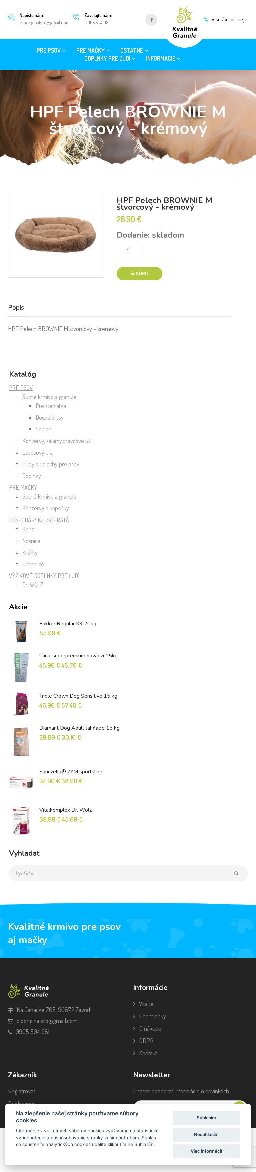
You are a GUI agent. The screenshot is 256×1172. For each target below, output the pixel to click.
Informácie (161, 58)
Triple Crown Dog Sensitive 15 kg (78, 696)
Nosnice (31, 540)
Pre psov (49, 50)
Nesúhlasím (206, 1134)
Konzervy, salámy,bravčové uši (57, 440)
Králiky (30, 552)
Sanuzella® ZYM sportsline (70, 771)
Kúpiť (141, 273)
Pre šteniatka (51, 405)
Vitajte (146, 1003)
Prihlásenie (21, 1103)
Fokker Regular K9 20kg (67, 623)
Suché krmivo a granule (49, 396)
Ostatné (132, 50)
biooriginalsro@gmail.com (45, 22)
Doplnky (31, 475)
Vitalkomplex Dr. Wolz (65, 810)
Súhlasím (206, 1117)
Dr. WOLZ (32, 584)
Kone (28, 529)
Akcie (18, 607)
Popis (16, 307)
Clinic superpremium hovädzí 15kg (78, 656)
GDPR (146, 1040)
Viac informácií (206, 1151)
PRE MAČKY (23, 487)
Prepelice (33, 564)
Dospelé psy (50, 417)
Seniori (44, 429)
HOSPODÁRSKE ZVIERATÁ (39, 520)
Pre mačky (91, 50)
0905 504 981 (97, 22)
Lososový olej (38, 452)
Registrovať (21, 1091)
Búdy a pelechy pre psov (50, 464)
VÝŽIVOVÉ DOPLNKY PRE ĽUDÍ (44, 575)
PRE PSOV (21, 387)
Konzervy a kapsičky (45, 508)
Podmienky (152, 1016)
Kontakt (148, 1053)
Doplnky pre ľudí (108, 58)
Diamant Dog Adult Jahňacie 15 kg (79, 728)
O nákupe (150, 1028)
